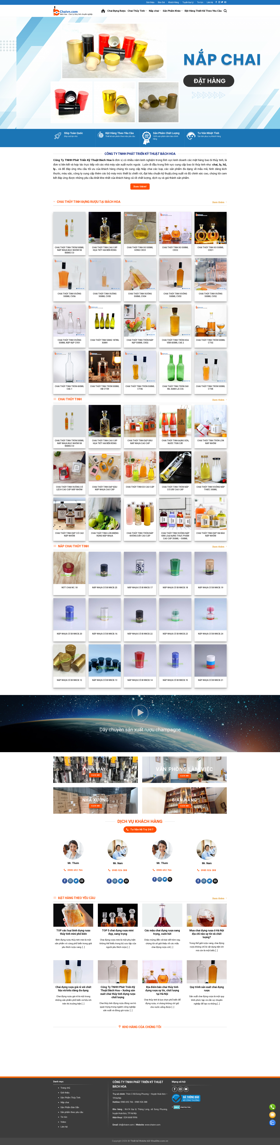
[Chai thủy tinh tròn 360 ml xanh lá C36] (175, 367)
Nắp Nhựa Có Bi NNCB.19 (210, 587)
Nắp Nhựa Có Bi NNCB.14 (140, 680)
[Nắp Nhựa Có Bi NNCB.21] (211, 660)
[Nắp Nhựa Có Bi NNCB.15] (175, 660)
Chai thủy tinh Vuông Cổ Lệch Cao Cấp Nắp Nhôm (69, 488)
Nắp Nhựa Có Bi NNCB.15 (175, 680)
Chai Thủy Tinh (136, 10)
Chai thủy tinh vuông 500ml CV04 (140, 295)
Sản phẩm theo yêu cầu (72, 1112)
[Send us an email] (225, 2)
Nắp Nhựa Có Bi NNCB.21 (210, 680)
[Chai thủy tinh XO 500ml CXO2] (175, 228)
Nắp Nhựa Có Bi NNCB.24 (210, 634)
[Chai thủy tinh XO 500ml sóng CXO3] (140, 228)
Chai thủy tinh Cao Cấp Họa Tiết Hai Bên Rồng (104, 248)
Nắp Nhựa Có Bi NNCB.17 (140, 587)
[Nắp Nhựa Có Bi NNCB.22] (140, 614)
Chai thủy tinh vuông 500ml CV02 (210, 295)
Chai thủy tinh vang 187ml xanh (104, 341)
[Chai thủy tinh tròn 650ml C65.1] (69, 367)
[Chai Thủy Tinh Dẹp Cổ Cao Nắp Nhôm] (69, 514)
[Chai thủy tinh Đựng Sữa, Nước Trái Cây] (175, 421)
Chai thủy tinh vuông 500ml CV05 (105, 295)
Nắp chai (154, 10)
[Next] (270, 73)
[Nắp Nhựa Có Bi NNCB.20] (69, 614)
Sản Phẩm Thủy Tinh (70, 1097)
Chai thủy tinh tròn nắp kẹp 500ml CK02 (140, 341)
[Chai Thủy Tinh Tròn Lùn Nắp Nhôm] (211, 421)
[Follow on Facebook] (216, 2)
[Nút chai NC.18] (69, 568)
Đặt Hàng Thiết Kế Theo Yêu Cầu (203, 10)
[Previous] (9, 73)
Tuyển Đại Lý (188, 2)
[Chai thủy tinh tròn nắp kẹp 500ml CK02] (140, 320)
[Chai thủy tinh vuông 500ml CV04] (140, 274)
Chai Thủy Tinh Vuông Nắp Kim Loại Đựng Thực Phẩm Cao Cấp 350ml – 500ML (175, 536)
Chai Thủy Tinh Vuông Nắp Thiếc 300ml (210, 488)
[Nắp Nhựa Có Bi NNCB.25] (105, 568)
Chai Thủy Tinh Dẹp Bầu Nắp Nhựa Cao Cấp (140, 442)
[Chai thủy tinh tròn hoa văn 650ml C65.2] (175, 320)
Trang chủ (65, 1088)
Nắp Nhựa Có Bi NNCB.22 (140, 634)
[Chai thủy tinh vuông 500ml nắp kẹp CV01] (69, 320)
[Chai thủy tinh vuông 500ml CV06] (69, 274)
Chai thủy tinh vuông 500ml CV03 (175, 295)
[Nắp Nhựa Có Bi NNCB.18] (175, 568)
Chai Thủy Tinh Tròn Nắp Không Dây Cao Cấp (140, 534)
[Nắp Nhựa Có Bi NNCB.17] (140, 568)
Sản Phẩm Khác (172, 10)
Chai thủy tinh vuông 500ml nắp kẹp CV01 (69, 341)
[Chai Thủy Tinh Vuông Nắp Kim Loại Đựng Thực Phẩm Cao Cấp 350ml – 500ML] (175, 514)
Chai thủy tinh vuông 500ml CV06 (69, 295)
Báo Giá (161, 2)
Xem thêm (218, 202)
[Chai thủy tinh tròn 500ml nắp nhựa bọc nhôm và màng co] (69, 228)
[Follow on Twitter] (222, 2)
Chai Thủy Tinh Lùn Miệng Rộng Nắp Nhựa (105, 534)
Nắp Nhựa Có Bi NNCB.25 (104, 587)
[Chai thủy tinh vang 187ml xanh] (105, 320)
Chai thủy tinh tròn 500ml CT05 (210, 387)
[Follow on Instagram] (219, 2)
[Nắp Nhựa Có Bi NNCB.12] (69, 660)
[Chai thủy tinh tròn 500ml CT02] (211, 320)
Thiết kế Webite (138, 1141)
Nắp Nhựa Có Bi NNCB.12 (69, 680)
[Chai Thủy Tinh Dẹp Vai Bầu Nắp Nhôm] (211, 514)
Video (63, 1122)
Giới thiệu (150, 2)
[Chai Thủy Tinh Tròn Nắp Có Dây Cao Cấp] (175, 467)
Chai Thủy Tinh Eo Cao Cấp (140, 487)
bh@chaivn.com (126, 1125)
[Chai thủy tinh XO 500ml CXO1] (211, 228)
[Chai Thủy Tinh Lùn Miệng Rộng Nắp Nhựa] (105, 514)
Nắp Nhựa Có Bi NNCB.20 (69, 634)
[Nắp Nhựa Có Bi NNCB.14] (140, 660)
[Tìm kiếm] (225, 11)
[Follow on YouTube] (186, 1089)
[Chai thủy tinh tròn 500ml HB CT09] (105, 367)
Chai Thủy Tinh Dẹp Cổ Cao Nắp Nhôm (69, 534)
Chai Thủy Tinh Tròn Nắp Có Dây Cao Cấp (175, 488)
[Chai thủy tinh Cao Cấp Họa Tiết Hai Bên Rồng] (105, 228)
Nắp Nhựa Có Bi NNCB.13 (104, 680)
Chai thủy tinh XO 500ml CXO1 (210, 248)
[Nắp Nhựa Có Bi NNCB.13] (105, 660)
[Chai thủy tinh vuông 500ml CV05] (105, 274)
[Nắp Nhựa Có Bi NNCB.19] (211, 568)
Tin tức (200, 2)
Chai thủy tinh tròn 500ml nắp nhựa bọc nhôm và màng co (69, 250)
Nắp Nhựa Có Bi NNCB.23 (175, 634)
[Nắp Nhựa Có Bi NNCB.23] (175, 614)
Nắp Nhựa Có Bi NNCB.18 (175, 587)
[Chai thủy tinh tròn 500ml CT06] (140, 367)
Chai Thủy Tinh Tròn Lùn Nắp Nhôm (210, 442)
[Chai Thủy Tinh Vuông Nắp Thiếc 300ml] (211, 467)
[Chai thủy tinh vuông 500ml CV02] (211, 274)
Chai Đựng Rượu (116, 10)
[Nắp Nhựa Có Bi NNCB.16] (105, 614)
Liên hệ (210, 2)
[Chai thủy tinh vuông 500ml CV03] (175, 274)
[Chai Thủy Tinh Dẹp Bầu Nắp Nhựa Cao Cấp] (140, 421)
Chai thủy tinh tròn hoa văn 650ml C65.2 (175, 341)
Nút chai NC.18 (69, 587)
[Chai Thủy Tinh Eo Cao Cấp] (140, 467)
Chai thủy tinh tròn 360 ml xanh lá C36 (175, 387)
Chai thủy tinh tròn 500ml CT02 (210, 341)
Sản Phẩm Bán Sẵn (70, 1107)
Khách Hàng (173, 2)
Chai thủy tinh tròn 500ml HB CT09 (104, 387)
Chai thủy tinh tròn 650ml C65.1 (69, 387)
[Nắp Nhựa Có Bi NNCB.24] (211, 614)
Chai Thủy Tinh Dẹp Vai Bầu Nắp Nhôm (210, 534)
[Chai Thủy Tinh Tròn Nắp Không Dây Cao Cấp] (140, 514)
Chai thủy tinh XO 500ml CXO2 (175, 248)
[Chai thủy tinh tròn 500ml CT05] (211, 367)
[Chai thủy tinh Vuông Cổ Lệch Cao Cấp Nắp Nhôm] (69, 467)
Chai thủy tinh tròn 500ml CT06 (140, 387)
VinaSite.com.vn (159, 1141)
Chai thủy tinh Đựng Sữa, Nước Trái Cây (175, 442)
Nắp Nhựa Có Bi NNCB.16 (104, 634)
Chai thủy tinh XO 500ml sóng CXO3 (140, 248)
